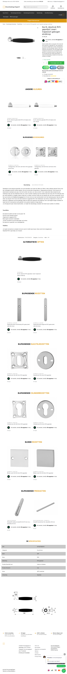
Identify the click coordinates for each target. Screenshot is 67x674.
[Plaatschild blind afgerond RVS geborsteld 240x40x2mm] (45, 310)
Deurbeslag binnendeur (11, 24)
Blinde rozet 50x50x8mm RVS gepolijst (17, 473)
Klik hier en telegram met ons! (53, 67)
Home (4, 24)
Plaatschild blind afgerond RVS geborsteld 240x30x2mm (17, 325)
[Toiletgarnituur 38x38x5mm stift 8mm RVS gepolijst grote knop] (20, 152)
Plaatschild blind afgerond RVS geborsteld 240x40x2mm (43, 325)
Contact (36, 652)
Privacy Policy (38, 656)
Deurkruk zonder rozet (12, 118)
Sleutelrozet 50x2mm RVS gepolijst (16, 375)
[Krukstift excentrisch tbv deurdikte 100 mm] (19, 507)
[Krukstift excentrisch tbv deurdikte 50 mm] (45, 507)
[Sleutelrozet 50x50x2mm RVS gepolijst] (45, 360)
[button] (38, 28)
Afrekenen (53, 8)
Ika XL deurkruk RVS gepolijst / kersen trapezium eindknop (42, 120)
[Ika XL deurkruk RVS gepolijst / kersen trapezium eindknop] (45, 105)
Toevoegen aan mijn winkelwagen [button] (19, 130)
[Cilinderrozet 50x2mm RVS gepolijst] (19, 409)
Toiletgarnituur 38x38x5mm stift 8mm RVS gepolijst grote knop (19, 167)
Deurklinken (19, 24)
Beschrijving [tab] (27, 184)
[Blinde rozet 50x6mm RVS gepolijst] (45, 458)
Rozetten (16, 165)
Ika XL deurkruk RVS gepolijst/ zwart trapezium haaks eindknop (29, 274)
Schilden (15, 322)
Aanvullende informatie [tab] (37, 184)
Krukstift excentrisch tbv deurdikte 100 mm (18, 522)
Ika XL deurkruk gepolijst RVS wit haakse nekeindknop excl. (17, 120)
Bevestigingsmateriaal (12, 520)
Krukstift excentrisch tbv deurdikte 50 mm (43, 522)
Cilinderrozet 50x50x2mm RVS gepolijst (43, 424)
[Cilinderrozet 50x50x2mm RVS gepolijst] (45, 409)
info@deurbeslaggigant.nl (58, 1)
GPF (48, 237)
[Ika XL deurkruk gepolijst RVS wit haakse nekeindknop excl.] (19, 105)
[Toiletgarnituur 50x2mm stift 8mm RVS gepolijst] (46, 152)
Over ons (37, 645)
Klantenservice (61, 8)
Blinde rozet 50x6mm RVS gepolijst (42, 473)
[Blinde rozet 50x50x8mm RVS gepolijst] (19, 458)
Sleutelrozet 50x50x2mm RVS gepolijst (43, 375)
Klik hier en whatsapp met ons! (46, 67)
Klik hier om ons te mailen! (61, 67)
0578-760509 (16, 1)
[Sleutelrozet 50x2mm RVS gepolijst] (19, 360)
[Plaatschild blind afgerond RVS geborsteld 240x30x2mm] (19, 310)
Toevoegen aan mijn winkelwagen (56, 63)
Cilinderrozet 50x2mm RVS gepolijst (16, 424)
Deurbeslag (11, 165)
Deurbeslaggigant (28, 649)
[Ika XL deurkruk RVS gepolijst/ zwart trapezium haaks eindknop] (29, 258)
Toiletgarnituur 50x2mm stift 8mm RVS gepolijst (46, 166)
